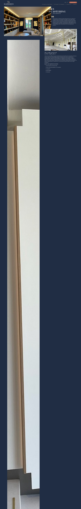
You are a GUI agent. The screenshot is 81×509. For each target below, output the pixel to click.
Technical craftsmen (47, 4)
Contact (75, 4)
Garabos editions (73, 2)
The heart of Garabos (59, 4)
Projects (69, 4)
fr (67, 2)
